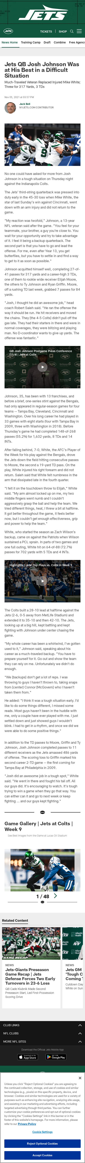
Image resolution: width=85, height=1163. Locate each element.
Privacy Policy (27, 1124)
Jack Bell (24, 103)
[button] (42, 367)
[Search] (71, 31)
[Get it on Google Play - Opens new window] (56, 1059)
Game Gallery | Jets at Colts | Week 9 (39, 826)
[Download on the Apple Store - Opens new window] (27, 1057)
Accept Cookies (43, 1155)
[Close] (80, 1078)
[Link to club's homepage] (8, 29)
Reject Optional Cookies (42, 1143)
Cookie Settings (42, 1132)
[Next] (55, 895)
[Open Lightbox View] (43, 877)
